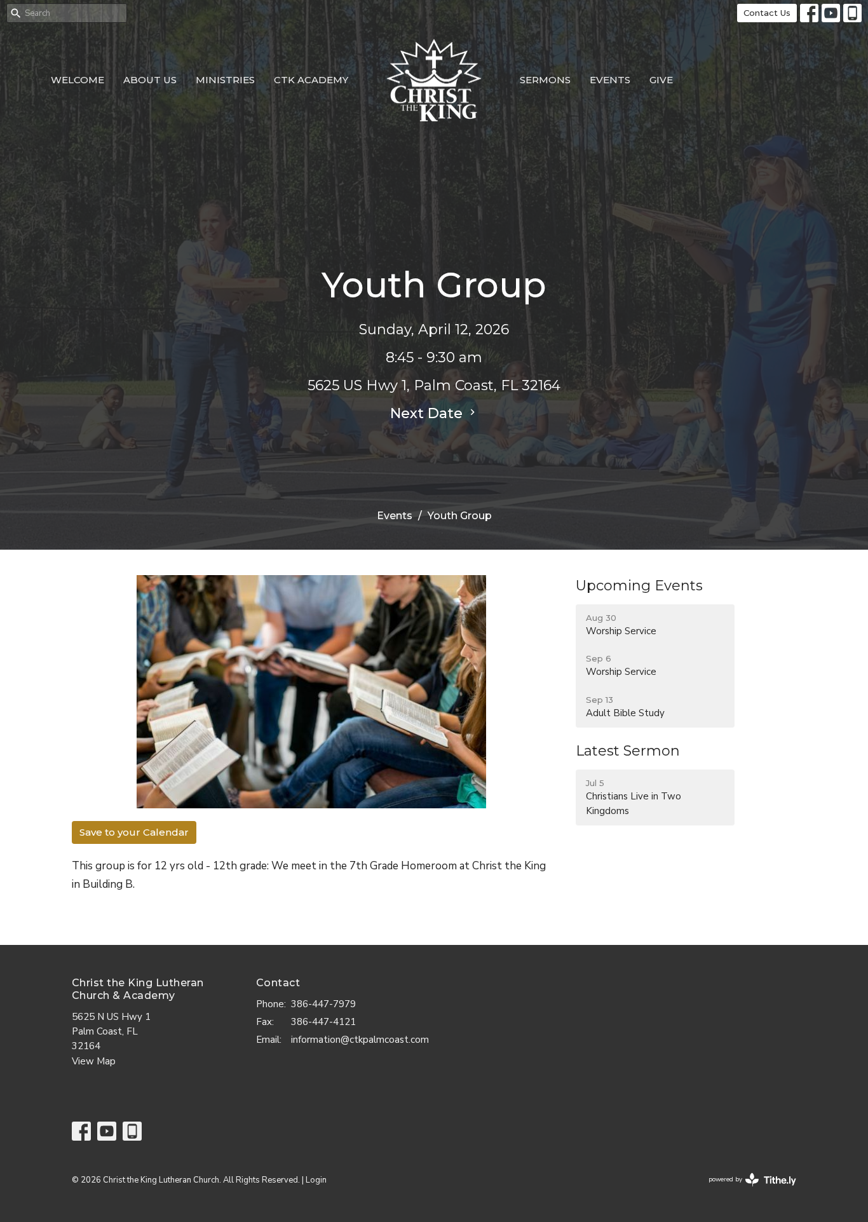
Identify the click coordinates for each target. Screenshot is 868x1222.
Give (661, 80)
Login (316, 1180)
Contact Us (766, 13)
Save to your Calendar (134, 832)
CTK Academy (311, 80)
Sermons (545, 80)
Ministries (225, 80)
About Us (150, 80)
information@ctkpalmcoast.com (360, 1039)
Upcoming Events (639, 585)
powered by (746, 1190)
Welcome (77, 80)
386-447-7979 (323, 1004)
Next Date (428, 413)
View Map (94, 1061)
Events (610, 80)
